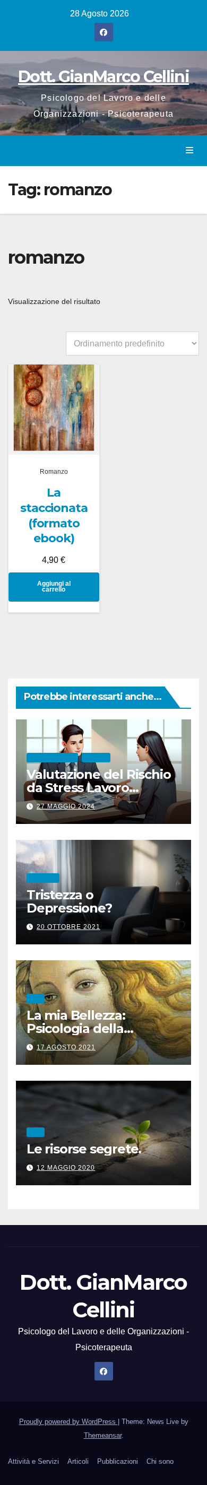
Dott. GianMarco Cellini (103, 76)
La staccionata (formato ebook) (54, 515)
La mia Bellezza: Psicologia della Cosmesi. (76, 1028)
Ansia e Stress (52, 757)
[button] (169, 150)
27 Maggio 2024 (66, 806)
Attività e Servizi (33, 1461)
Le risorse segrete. (84, 1149)
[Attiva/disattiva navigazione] (189, 150)
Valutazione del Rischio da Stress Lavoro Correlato (98, 788)
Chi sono (160, 1461)
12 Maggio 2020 (66, 1167)
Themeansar (103, 1435)
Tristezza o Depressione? (69, 901)
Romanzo (54, 471)
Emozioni (43, 878)
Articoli (78, 1461)
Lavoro (96, 757)
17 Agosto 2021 (66, 1047)
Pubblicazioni (117, 1461)
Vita (35, 998)
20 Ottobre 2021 (68, 927)
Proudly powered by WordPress (68, 1422)
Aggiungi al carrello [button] (54, 586)
